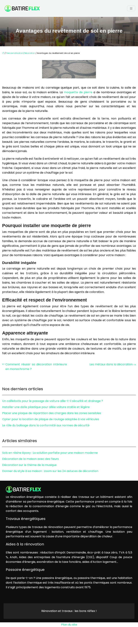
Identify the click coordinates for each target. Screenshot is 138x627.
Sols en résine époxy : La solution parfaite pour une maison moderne (50, 453)
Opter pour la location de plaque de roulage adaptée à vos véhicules (50, 419)
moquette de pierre (78, 92)
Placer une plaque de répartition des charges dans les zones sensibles (51, 413)
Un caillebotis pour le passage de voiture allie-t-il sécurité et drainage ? (52, 401)
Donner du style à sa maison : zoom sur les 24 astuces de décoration (50, 471)
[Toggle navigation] (131, 8)
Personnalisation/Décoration (20, 53)
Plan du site (69, 625)
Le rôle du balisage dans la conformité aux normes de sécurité (45, 425)
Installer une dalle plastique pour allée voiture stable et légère (46, 407)
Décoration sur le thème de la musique (29, 465)
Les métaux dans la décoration (111, 364)
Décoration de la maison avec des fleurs (30, 459)
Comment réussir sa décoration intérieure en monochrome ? (36, 366)
